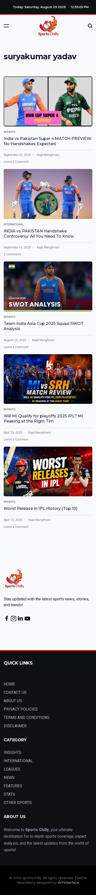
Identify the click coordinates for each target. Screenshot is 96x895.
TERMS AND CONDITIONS (26, 717)
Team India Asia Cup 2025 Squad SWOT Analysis (43, 326)
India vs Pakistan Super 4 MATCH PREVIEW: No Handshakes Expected (48, 141)
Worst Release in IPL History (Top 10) (40, 508)
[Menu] (6, 26)
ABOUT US (13, 700)
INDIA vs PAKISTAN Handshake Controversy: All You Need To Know (39, 234)
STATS (9, 794)
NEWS (9, 777)
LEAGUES (12, 769)
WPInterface (68, 882)
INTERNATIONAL (13, 224)
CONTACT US (15, 692)
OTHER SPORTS (18, 802)
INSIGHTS (10, 132)
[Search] (90, 26)
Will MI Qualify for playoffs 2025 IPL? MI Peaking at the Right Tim (43, 419)
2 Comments (12, 254)
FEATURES (13, 786)
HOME (9, 684)
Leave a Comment (16, 162)
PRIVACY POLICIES (21, 709)
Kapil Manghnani (48, 155)
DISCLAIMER (15, 726)
